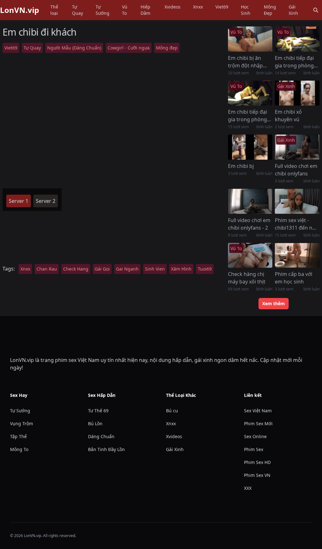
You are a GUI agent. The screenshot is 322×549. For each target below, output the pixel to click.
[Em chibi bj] (250, 147)
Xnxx (198, 7)
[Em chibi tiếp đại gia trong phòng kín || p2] (297, 39)
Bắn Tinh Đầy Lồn (106, 449)
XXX (248, 488)
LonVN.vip (19, 10)
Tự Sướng (102, 10)
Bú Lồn (95, 423)
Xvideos (172, 7)
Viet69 (221, 7)
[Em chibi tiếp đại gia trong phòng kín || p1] (250, 93)
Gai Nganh (127, 269)
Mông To (19, 449)
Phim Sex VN (257, 475)
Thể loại (54, 10)
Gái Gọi (102, 269)
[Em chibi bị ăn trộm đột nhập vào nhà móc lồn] (250, 39)
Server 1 (18, 200)
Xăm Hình (181, 269)
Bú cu (172, 411)
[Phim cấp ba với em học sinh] (297, 255)
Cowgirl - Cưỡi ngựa (129, 48)
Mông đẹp (167, 48)
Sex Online (255, 436)
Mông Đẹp (270, 10)
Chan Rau (46, 269)
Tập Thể (18, 436)
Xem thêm (273, 303)
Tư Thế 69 (98, 411)
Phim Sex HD (257, 462)
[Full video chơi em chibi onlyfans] (297, 147)
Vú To (124, 10)
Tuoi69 (205, 269)
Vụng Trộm (21, 423)
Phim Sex (253, 449)
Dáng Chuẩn (101, 436)
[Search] (315, 10)
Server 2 (45, 200)
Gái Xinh (293, 10)
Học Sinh (245, 10)
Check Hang (75, 269)
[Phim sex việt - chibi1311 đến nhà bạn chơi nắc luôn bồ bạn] (297, 201)
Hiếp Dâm (145, 10)
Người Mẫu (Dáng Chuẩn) (74, 48)
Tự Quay (77, 10)
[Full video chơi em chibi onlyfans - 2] (250, 201)
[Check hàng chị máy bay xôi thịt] (250, 255)
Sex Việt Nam (258, 411)
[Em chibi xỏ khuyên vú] (297, 93)
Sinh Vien (155, 269)
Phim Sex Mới (258, 423)
